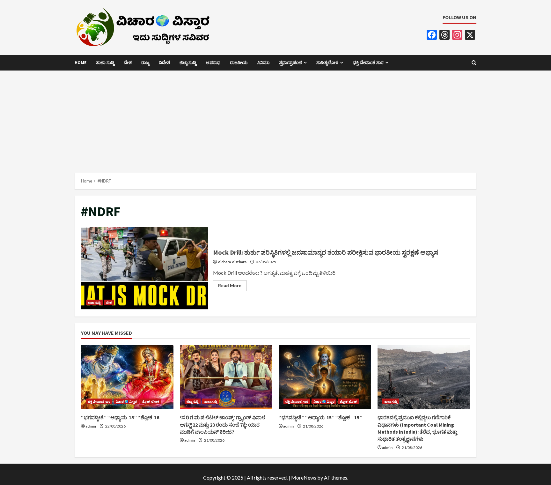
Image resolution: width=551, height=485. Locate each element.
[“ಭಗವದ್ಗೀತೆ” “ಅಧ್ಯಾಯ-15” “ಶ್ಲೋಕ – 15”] (325, 377)
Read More (232, 286)
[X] (470, 35)
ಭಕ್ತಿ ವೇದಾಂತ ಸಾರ (368, 62)
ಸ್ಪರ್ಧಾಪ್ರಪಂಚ (290, 62)
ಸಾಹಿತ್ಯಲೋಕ (327, 62)
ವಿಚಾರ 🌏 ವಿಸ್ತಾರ (126, 401)
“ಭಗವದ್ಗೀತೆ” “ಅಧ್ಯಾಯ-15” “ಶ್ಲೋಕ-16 (120, 417)
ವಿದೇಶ (164, 62)
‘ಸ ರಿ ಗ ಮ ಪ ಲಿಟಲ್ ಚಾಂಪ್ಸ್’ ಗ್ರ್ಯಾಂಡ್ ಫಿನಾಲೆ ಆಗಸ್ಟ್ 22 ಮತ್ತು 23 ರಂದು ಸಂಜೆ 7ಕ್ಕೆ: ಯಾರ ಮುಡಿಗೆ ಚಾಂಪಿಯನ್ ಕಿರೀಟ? (222, 424)
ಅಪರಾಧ (213, 62)
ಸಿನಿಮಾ (263, 62)
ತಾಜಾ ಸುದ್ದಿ (105, 62)
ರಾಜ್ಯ (145, 62)
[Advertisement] (275, 118)
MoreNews (303, 477)
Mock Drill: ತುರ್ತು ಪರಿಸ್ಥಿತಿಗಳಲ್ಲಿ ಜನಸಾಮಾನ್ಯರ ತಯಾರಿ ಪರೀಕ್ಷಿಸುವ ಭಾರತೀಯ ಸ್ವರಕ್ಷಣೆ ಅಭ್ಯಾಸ (144, 268)
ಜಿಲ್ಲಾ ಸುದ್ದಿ (188, 62)
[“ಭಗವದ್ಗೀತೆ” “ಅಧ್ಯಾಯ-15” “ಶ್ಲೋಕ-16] (127, 377)
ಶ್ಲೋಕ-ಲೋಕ (150, 401)
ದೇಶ (128, 62)
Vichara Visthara (231, 261)
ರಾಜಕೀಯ (239, 62)
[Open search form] (474, 62)
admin (90, 426)
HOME (80, 62)
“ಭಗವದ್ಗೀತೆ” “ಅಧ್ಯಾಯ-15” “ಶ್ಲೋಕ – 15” (320, 417)
